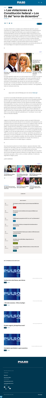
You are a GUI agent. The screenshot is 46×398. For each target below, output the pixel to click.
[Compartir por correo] (12, 23)
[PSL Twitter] (6, 388)
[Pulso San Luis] (21, 2)
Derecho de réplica (7, 377)
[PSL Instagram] (8, 387)
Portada (5, 7)
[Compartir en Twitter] (7, 23)
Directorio (6, 375)
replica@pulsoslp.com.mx (8, 383)
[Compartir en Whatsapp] (9, 23)
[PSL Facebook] (4, 387)
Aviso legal (40, 394)
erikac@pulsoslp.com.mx (8, 381)
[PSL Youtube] (10, 388)
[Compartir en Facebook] (5, 23)
